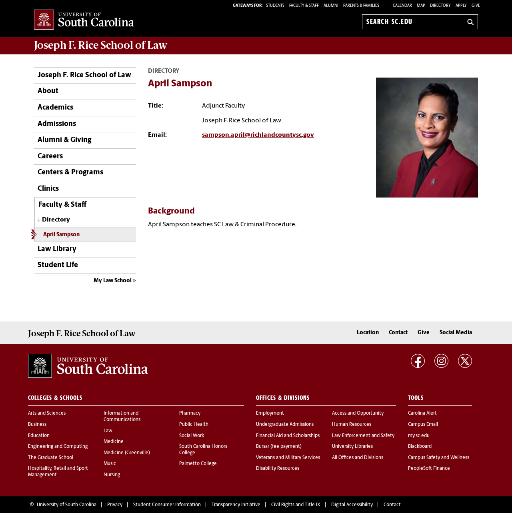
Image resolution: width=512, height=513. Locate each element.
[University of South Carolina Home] (84, 20)
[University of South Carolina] (88, 366)
